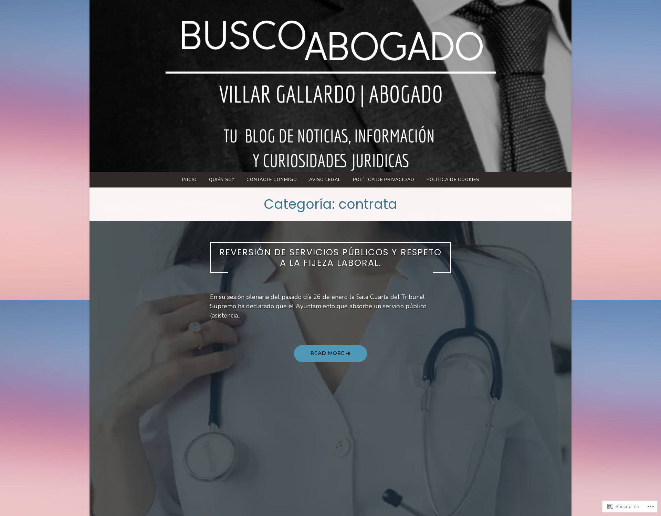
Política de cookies (453, 179)
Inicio (189, 179)
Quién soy (221, 179)
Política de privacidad (384, 179)
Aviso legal (325, 179)
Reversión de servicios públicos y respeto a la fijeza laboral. (330, 257)
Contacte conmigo (271, 179)
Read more (320, 356)
